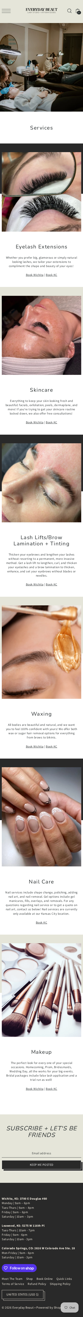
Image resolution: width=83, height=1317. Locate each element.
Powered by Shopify (50, 1307)
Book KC (51, 275)
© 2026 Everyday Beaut (18, 1307)
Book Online (45, 1279)
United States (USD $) (22, 1294)
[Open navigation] (7, 11)
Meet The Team (12, 1279)
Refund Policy (37, 1284)
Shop (29, 1279)
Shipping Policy (60, 1284)
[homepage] (41, 11)
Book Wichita (35, 275)
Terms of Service (13, 1284)
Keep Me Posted (41, 1165)
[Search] (69, 11)
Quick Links (64, 1279)
